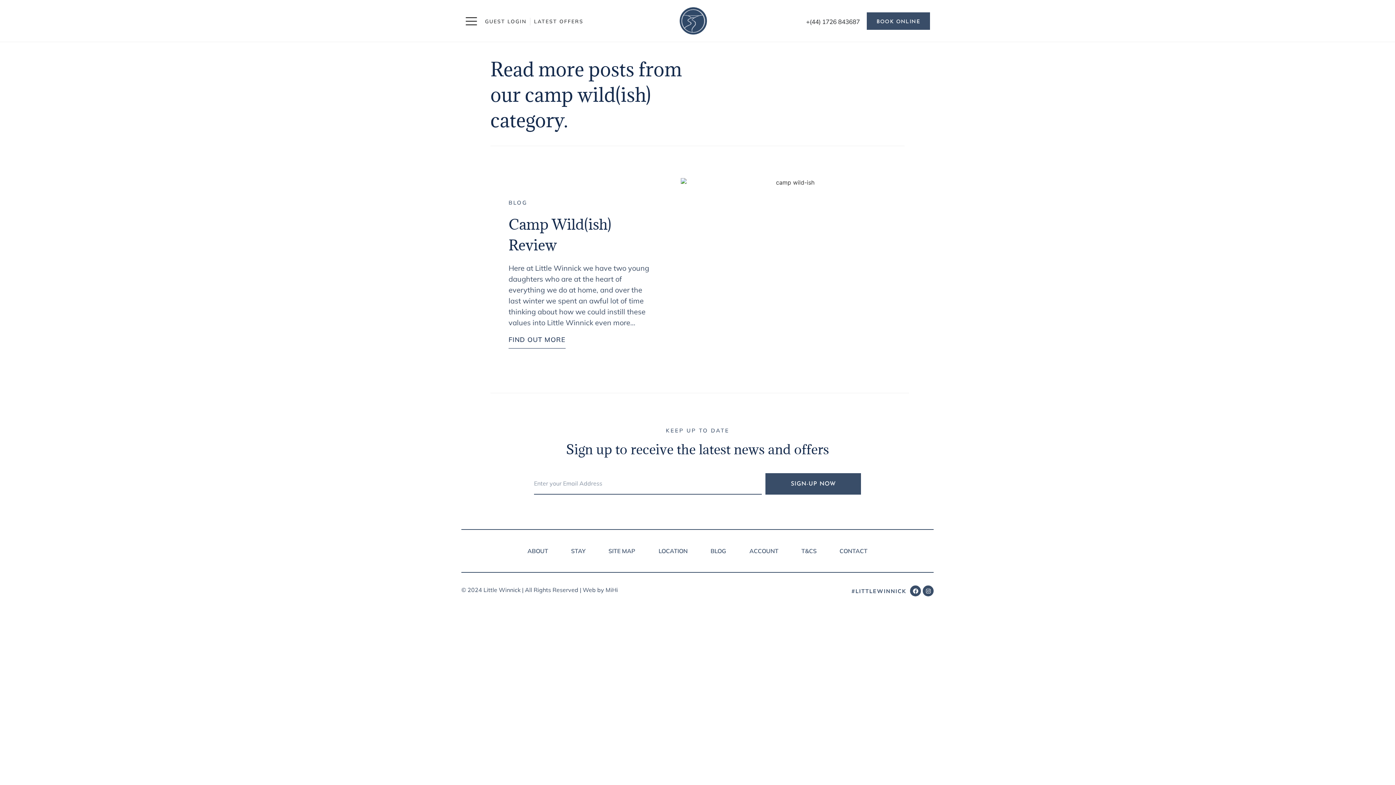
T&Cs (809, 551)
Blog (518, 202)
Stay (578, 551)
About (537, 551)
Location (673, 551)
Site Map (621, 551)
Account (764, 551)
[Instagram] (928, 590)
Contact (854, 551)
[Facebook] (915, 590)
